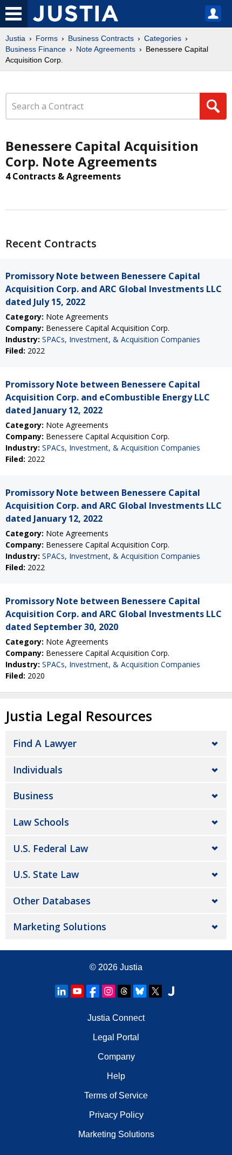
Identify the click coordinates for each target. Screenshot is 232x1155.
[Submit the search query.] (213, 106)
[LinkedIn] (61, 991)
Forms (47, 38)
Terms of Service (116, 1095)
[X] (155, 991)
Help (116, 1076)
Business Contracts (101, 38)
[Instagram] (108, 991)
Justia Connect (116, 1017)
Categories (162, 38)
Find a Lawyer (45, 743)
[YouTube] (77, 991)
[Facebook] (92, 991)
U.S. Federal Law (50, 848)
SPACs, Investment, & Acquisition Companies (121, 339)
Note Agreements (105, 49)
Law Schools (41, 821)
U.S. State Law (46, 874)
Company (116, 1056)
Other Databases (52, 900)
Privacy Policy (116, 1114)
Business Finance (35, 49)
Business (33, 795)
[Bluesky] (139, 991)
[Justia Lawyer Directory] (171, 991)
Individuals (38, 769)
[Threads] (124, 991)
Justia (15, 38)
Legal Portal (116, 1037)
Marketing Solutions (59, 926)
